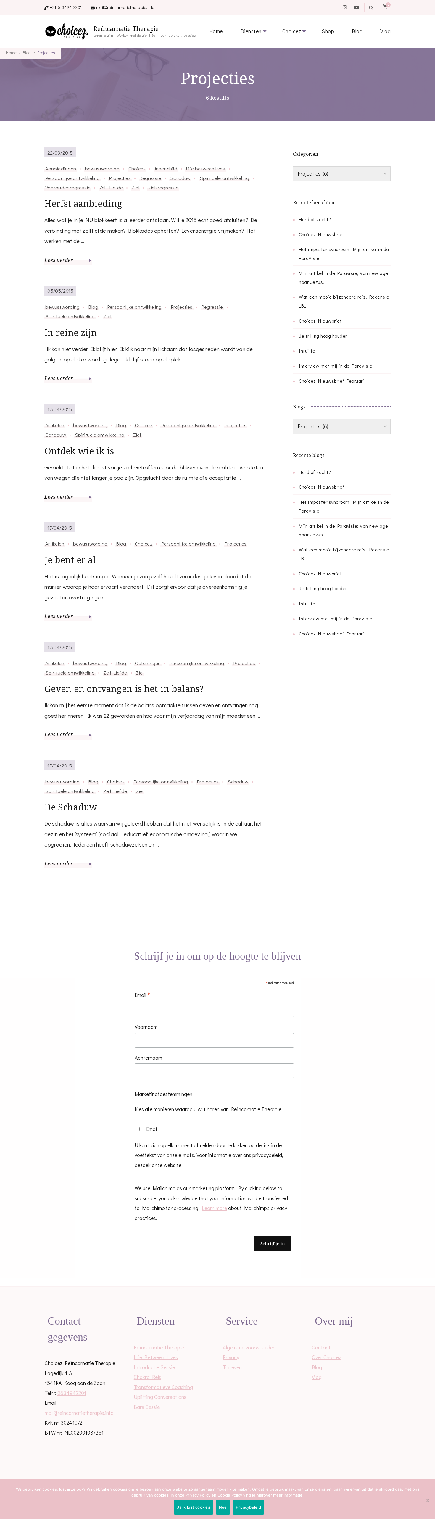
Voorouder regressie (68, 187)
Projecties (120, 178)
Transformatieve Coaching (163, 1387)
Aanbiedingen (60, 168)
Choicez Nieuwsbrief (321, 234)
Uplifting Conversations (160, 1396)
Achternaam (148, 1057)
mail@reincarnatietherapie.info (125, 7)
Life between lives (205, 168)
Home (216, 31)
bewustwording (102, 168)
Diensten (251, 31)
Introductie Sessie (154, 1367)
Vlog (385, 31)
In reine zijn (70, 332)
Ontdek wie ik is (79, 451)
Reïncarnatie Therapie (126, 29)
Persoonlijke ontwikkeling (72, 178)
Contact (321, 1347)
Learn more (214, 1207)
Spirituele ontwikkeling (224, 178)
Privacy (231, 1357)
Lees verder (59, 259)
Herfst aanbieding (83, 203)
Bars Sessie (147, 1406)
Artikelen (54, 425)
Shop (328, 31)
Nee (223, 1507)
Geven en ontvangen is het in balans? (124, 689)
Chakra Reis (147, 1376)
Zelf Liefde (111, 187)
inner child (166, 168)
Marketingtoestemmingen (163, 1094)
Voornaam (146, 1026)
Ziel (135, 187)
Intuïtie (307, 350)
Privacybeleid (248, 1507)
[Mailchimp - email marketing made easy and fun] (194, 1263)
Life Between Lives (156, 1357)
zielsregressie (163, 187)
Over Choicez (326, 1357)
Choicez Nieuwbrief (320, 321)
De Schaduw (70, 807)
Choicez (291, 31)
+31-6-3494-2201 (66, 7)
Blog (357, 31)
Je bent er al (70, 560)
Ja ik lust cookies (193, 1507)
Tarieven (232, 1367)
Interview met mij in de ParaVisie (336, 366)
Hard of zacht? (315, 219)
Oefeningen (148, 663)
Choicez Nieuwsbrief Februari (331, 381)
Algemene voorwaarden (249, 1347)
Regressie (150, 178)
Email (142, 995)
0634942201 (71, 1392)
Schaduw (180, 178)
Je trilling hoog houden (323, 336)
